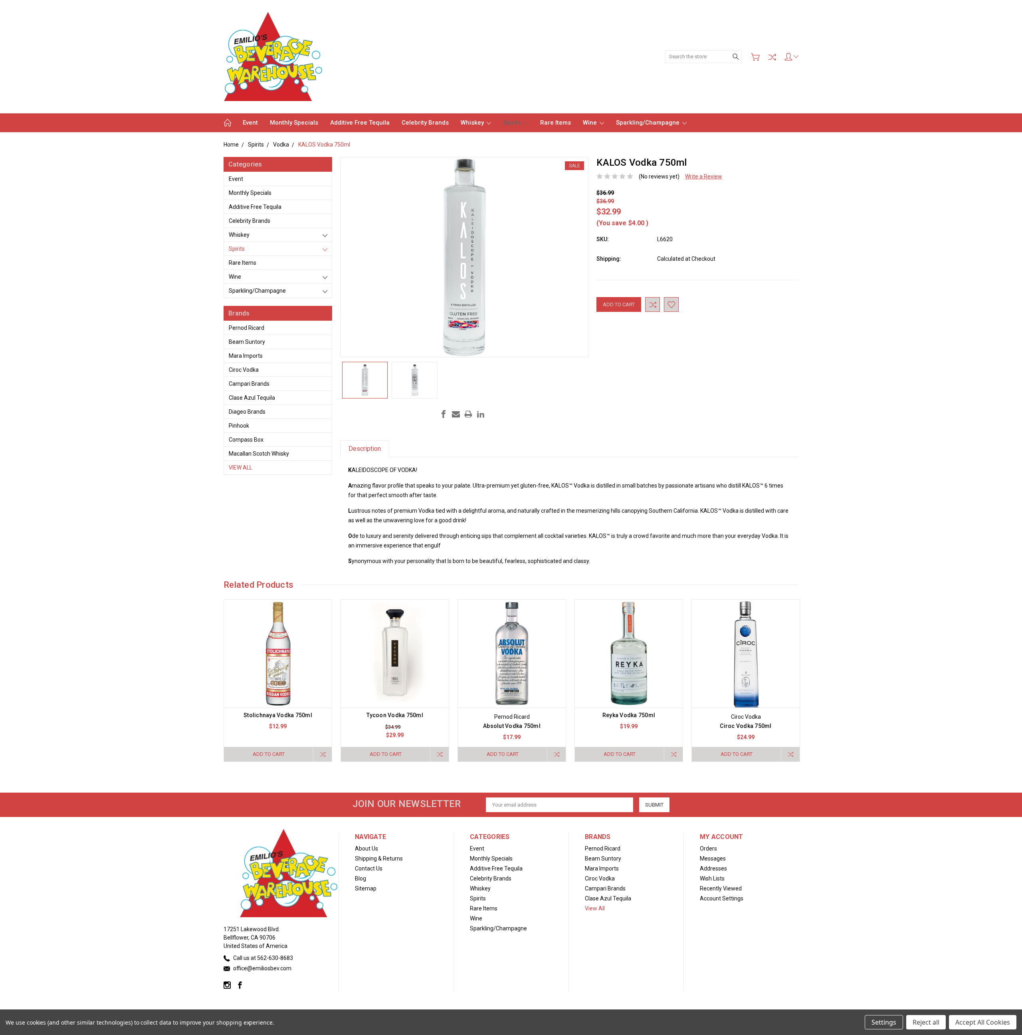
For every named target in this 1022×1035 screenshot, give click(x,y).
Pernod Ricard (246, 328)
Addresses (713, 868)
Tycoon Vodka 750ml (394, 715)
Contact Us (368, 868)
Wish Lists (712, 878)
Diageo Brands (247, 411)
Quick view (278, 675)
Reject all (926, 1022)
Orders (708, 848)
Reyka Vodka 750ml (628, 715)
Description (365, 448)
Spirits (513, 122)
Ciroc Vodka (244, 370)
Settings (883, 1022)
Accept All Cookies (982, 1022)
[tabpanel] (278, 680)
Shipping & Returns (379, 858)
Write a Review (703, 176)
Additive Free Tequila (360, 122)
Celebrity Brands (425, 122)
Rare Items (555, 122)
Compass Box (246, 439)
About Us (366, 848)
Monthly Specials (294, 122)
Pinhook (239, 425)
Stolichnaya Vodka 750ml (278, 715)
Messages (713, 858)
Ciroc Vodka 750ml (745, 726)
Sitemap (365, 888)
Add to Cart (269, 754)
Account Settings (721, 898)
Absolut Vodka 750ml (512, 726)
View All (240, 467)
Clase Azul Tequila (252, 398)
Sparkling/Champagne (648, 122)
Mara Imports (246, 356)
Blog (360, 878)
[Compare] (772, 57)
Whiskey (473, 122)
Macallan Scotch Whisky (259, 453)
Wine (590, 122)
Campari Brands (249, 384)
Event (250, 122)
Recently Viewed (721, 888)
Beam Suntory (247, 342)
